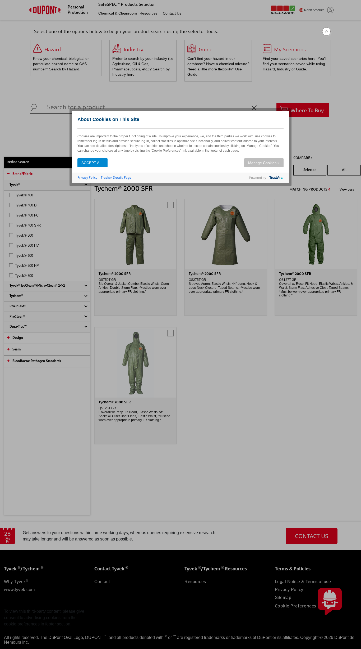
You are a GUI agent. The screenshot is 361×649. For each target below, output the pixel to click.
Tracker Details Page (116, 177)
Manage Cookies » (264, 163)
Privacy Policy (87, 177)
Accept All (92, 163)
